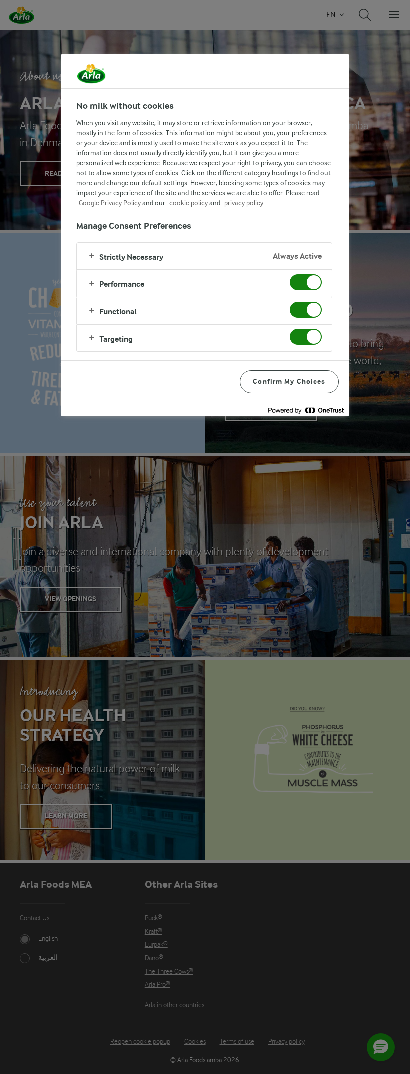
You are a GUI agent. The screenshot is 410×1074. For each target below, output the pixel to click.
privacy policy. (244, 203)
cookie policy (189, 203)
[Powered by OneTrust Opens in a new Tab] (306, 410)
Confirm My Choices (289, 381)
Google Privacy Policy (110, 203)
